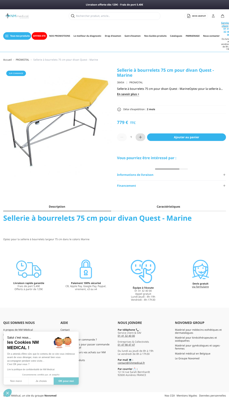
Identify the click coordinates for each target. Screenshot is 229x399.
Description (57, 207)
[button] (7, 393)
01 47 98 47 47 (126, 344)
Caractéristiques (168, 207)
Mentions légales (187, 395)
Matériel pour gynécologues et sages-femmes (197, 347)
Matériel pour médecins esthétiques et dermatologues (198, 331)
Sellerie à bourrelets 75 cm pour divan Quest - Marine (65, 59)
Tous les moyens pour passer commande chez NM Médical (84, 346)
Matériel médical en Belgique (192, 353)
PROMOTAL (22, 59)
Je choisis (41, 381)
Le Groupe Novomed (187, 358)
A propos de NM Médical (18, 329)
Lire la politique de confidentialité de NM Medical (31, 369)
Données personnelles (212, 395)
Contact (65, 329)
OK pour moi (66, 381)
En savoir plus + (128, 94)
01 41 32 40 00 (126, 335)
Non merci (16, 381)
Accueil (7, 59)
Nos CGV (170, 395)
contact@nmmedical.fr (131, 362)
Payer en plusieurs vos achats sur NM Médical (83, 354)
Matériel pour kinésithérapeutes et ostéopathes (196, 339)
